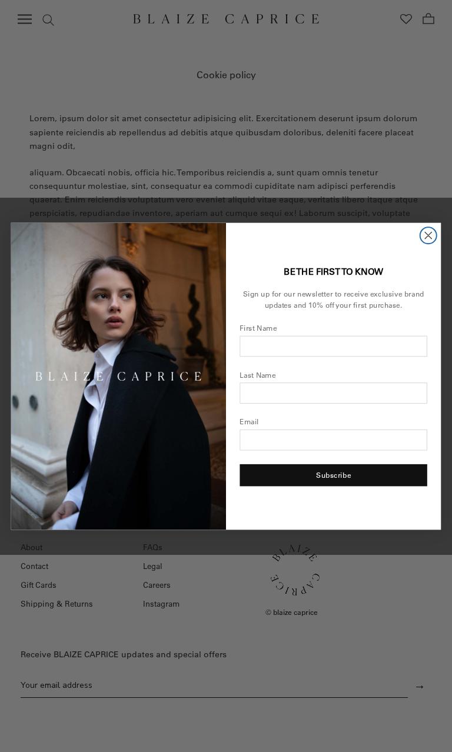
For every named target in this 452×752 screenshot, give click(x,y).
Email (249, 421)
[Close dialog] (428, 235)
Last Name (257, 375)
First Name (258, 328)
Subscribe (333, 475)
